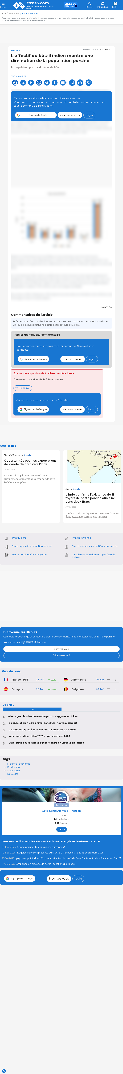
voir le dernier (22, 388)
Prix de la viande (81, 537)
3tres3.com (37, 3)
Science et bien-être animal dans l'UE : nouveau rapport (43, 723)
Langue (104, 50)
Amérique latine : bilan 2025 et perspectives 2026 (39, 736)
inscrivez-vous (70, 115)
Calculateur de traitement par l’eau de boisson (93, 556)
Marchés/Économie (13, 455)
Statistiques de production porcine (32, 546)
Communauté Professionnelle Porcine (39, 7)
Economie (15, 50)
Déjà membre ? (61, 655)
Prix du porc (19, 537)
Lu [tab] (32, 709)
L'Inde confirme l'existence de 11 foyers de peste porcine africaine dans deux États (90, 498)
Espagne (17, 689)
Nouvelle (27, 455)
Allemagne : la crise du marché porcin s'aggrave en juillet (43, 716)
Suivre (61, 829)
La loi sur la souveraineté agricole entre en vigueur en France (46, 742)
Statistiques (13, 770)
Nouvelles (12, 773)
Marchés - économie (18, 763)
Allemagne (78, 679)
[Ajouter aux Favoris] (72, 82)
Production (13, 767)
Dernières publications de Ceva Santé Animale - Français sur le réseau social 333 (51, 841)
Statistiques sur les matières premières (95, 546)
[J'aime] (89, 82)
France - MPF (20, 679)
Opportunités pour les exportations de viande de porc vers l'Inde (30, 462)
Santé (68, 489)
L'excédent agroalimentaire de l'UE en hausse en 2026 (42, 729)
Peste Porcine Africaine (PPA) (29, 554)
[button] (36, 115)
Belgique (77, 689)
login (89, 115)
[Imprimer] (80, 82)
